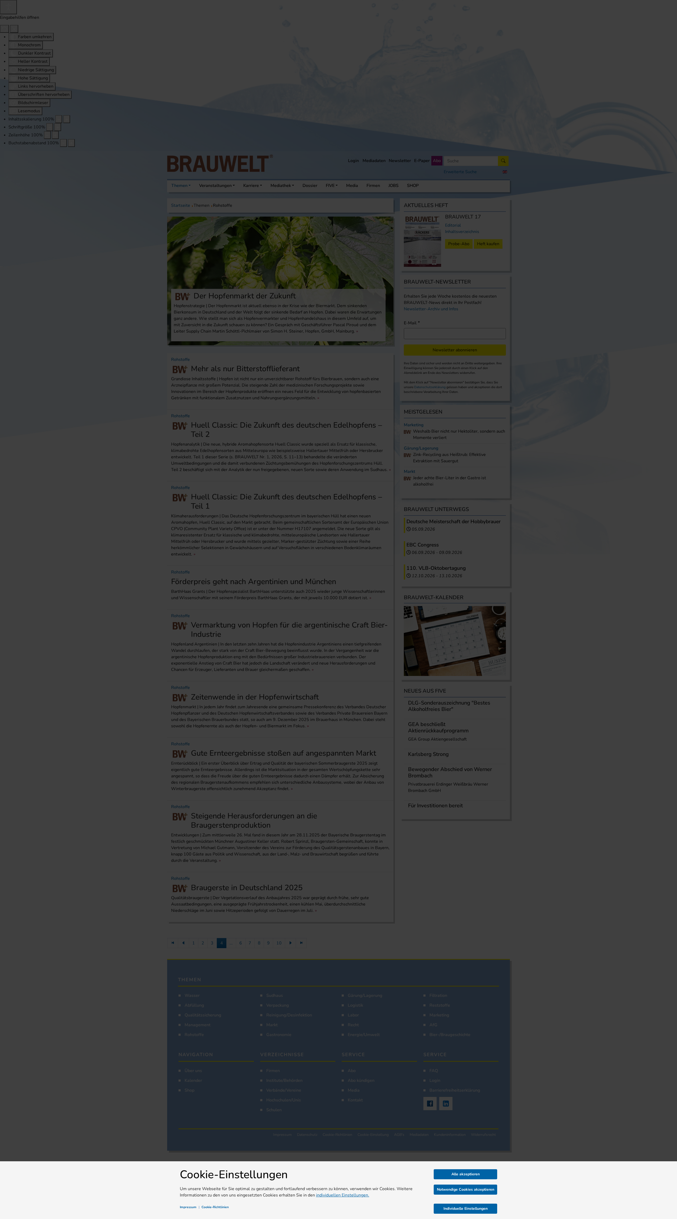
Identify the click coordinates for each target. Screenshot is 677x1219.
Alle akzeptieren (465, 1174)
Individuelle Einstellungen (465, 1208)
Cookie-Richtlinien (215, 1207)
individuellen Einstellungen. (342, 1195)
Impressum (188, 1207)
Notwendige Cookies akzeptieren (465, 1189)
